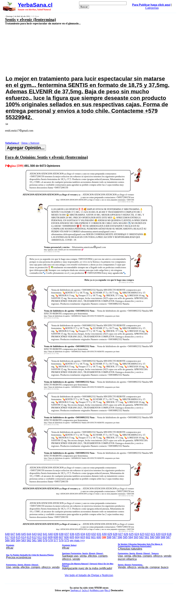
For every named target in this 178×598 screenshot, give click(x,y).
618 (169, 534)
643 (34, 534)
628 (115, 534)
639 (56, 534)
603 (82, 537)
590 (152, 537)
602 (88, 537)
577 (56, 540)
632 (93, 534)
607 (61, 537)
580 (39, 540)
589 (157, 537)
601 (93, 537)
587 (168, 537)
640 (50, 534)
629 (109, 534)
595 (125, 537)
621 (153, 534)
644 (29, 534)
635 (77, 534)
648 (7, 534)
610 (45, 537)
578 (50, 540)
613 (29, 537)
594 (130, 537)
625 (131, 534)
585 (12, 540)
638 (61, 534)
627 (120, 534)
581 (34, 540)
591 (146, 537)
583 (23, 540)
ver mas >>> (89, 554)
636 (72, 534)
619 (163, 534)
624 (136, 534)
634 (82, 534)
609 (50, 537)
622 (147, 534)
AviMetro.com (97, 590)
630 (104, 534)
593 (136, 537)
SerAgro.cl (75, 590)
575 (66, 540)
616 (12, 537)
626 (126, 534)
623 (142, 534)
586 (7, 540)
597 (114, 537)
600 (98, 537)
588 (163, 537)
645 (23, 534)
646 (18, 534)
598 (109, 537)
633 (88, 534)
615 (18, 537)
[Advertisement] (74, 50)
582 (29, 540)
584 (18, 540)
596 (120, 537)
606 (66, 537)
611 (39, 537)
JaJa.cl (85, 590)
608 (55, 537)
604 (77, 537)
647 (12, 534)
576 (61, 540)
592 (141, 537)
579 (45, 540)
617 (7, 537)
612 (34, 537)
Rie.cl (107, 590)
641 (45, 534)
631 (99, 534)
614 (23, 537)
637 (66, 534)
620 (158, 534)
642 (39, 534)
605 (72, 537)
